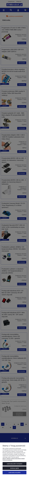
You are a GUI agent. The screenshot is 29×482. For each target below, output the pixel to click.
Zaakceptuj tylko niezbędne (14, 463)
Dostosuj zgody (14, 468)
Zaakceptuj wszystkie (14, 472)
